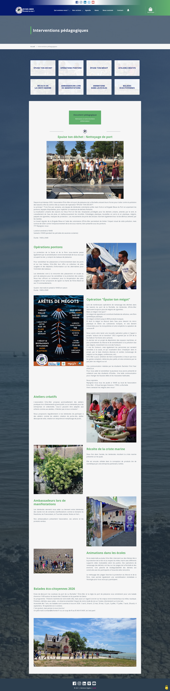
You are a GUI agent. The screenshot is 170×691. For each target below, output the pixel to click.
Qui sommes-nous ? (61, 10)
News (97, 10)
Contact (120, 10)
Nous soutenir (108, 10)
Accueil (32, 46)
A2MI (94, 688)
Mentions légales (85, 688)
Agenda (88, 10)
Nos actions (76, 10)
